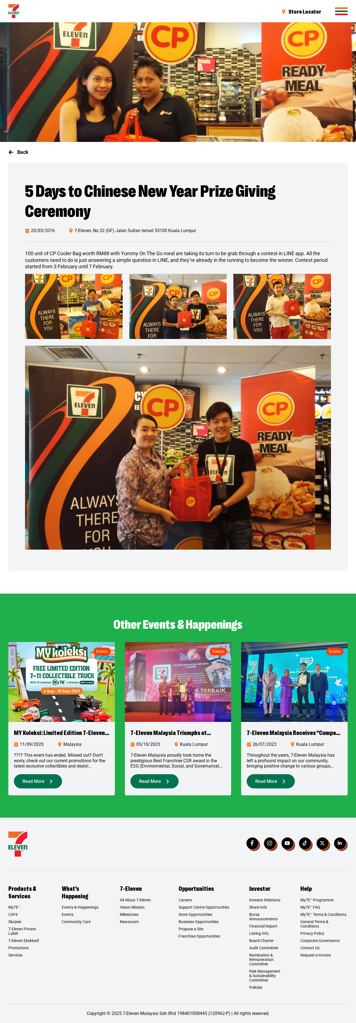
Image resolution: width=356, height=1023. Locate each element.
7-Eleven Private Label (22, 931)
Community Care (76, 921)
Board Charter (261, 940)
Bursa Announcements (263, 916)
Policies (255, 987)
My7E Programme (316, 900)
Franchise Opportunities (199, 936)
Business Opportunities (199, 921)
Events (102, 651)
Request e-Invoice (315, 955)
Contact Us (310, 948)
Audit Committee (263, 948)
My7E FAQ (310, 907)
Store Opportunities (195, 914)
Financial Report (263, 926)
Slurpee (14, 921)
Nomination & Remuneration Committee (261, 959)
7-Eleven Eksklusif (23, 940)
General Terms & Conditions (314, 923)
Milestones (129, 914)
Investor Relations (264, 900)
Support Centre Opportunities (204, 907)
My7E (14, 907)
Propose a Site (191, 929)
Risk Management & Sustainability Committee (264, 975)
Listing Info (259, 933)
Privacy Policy (312, 933)
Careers (185, 900)
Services (15, 955)
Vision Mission (132, 907)
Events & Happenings (80, 907)
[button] (18, 152)
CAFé (13, 914)
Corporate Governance (320, 940)
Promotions (18, 948)
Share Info (258, 907)
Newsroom (129, 921)
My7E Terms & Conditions (323, 914)
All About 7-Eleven (135, 900)
